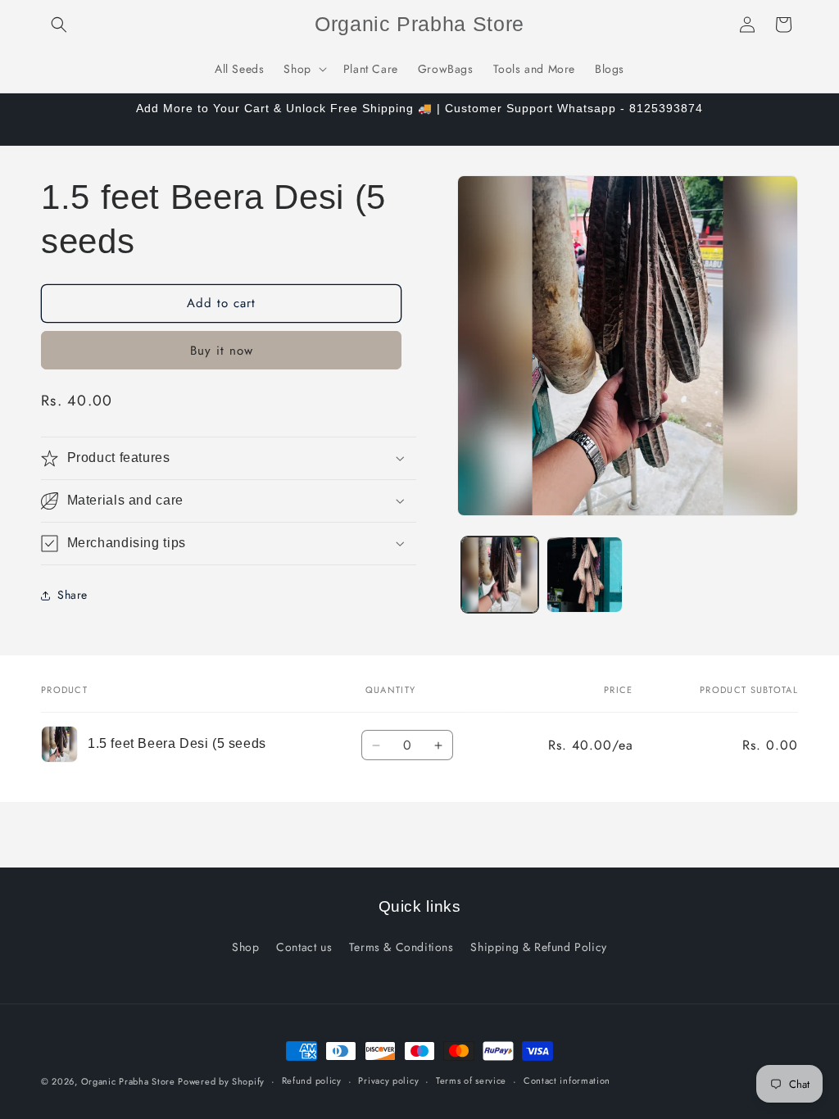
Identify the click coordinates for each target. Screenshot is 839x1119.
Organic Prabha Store (130, 1081)
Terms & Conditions (401, 947)
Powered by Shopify (221, 1081)
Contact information (567, 1080)
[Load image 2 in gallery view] (584, 575)
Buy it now (221, 351)
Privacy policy (388, 1080)
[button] (59, 25)
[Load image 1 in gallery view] (499, 575)
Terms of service (471, 1080)
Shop (245, 947)
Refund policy (312, 1080)
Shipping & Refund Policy (538, 947)
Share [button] (72, 595)
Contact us (304, 947)
